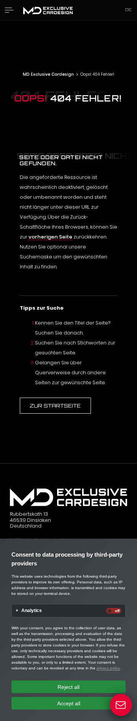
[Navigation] (9, 10)
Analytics (31, 610)
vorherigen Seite (50, 236)
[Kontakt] (121, 705)
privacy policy (108, 668)
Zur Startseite (55, 406)
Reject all (68, 687)
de (128, 9)
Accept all (68, 703)
